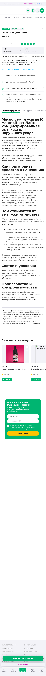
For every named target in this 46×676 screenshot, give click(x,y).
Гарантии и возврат (31, 655)
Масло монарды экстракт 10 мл (14, 369)
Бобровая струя (7, 648)
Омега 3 (4, 655)
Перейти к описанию (10, 69)
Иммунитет (27, 17)
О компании (28, 648)
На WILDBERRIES (23, 664)
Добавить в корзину (23, 658)
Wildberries (28, 4)
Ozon (38, 4)
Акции (16, 17)
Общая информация (11, 111)
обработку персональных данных (21, 426)
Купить (6, 379)
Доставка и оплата (31, 652)
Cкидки (7, 17)
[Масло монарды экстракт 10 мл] (15, 354)
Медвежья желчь (8, 652)
